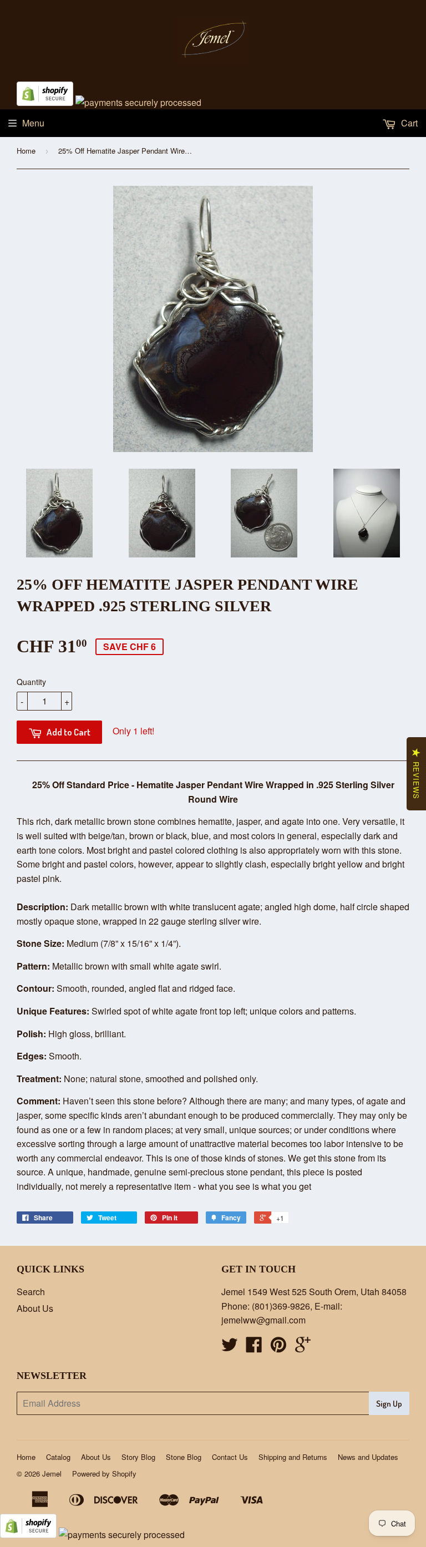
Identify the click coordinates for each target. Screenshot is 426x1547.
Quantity (31, 681)
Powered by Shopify (104, 1473)
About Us (35, 1308)
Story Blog (138, 1457)
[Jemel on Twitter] (229, 1347)
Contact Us (230, 1457)
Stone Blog (183, 1457)
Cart (408, 122)
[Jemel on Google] (303, 1347)
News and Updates (368, 1457)
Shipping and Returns (292, 1457)
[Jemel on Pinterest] (278, 1347)
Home (26, 150)
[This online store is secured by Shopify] (45, 102)
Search (31, 1291)
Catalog (58, 1457)
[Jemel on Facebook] (254, 1347)
